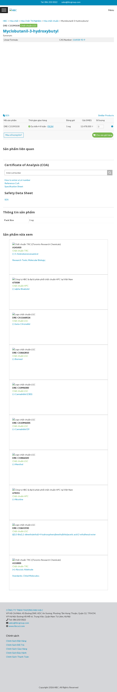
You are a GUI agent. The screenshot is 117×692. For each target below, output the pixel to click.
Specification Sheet (14, 186)
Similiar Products (106, 115)
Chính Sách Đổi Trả (15, 645)
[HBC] (13, 10)
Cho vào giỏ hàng (104, 135)
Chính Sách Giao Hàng (16, 648)
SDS (7, 115)
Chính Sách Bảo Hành (16, 652)
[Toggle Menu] (4, 10)
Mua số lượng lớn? (13, 135)
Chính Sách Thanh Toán (17, 656)
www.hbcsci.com (17, 626)
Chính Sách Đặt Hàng (16, 641)
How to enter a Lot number (17, 180)
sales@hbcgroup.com (70, 2)
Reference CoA (12, 183)
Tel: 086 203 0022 (49, 2)
